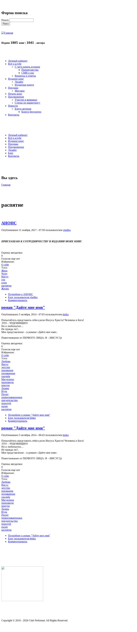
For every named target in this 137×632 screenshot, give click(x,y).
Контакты (13, 156)
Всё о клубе (14, 138)
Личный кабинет (17, 135)
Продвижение (16, 147)
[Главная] (7, 32)
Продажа (13, 144)
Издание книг (16, 141)
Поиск (5, 20)
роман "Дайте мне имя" (23, 307)
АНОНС (9, 223)
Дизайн (12, 150)
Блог (10, 153)
